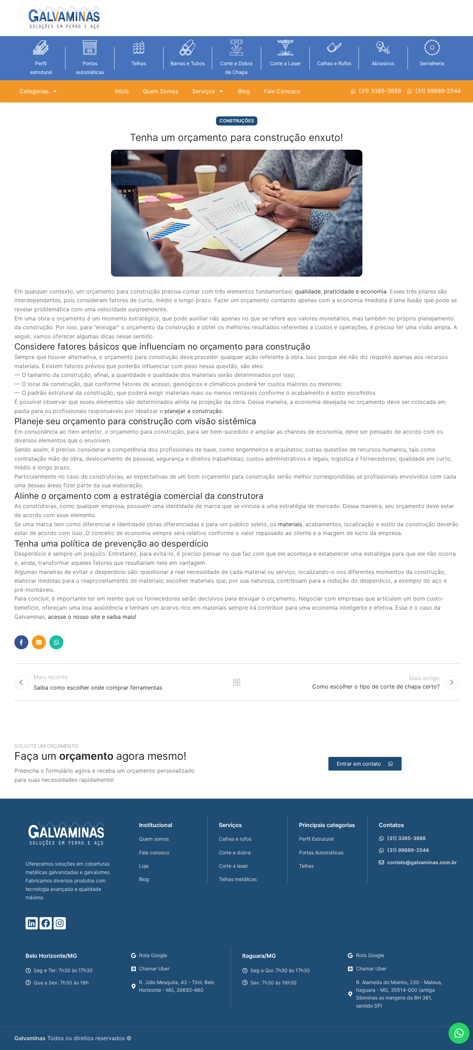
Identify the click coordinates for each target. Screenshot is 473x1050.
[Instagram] (60, 923)
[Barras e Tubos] (187, 47)
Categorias (34, 91)
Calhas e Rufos (334, 63)
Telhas (138, 63)
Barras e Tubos (188, 63)
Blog (244, 91)
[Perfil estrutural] (41, 47)
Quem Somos (160, 91)
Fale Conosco (282, 91)
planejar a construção (193, 410)
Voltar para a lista (236, 682)
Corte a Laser (285, 63)
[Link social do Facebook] (21, 642)
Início (122, 91)
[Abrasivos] (383, 47)
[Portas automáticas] (90, 47)
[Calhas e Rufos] (334, 47)
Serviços (203, 91)
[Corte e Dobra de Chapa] (236, 47)
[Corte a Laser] (285, 47)
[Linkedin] (32, 923)
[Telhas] (139, 47)
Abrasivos (383, 63)
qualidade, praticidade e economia (341, 291)
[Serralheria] (432, 47)
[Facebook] (46, 923)
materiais (290, 524)
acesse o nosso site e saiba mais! (92, 616)
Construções (237, 120)
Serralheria (432, 63)
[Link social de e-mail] (39, 642)
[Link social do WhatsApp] (56, 642)
